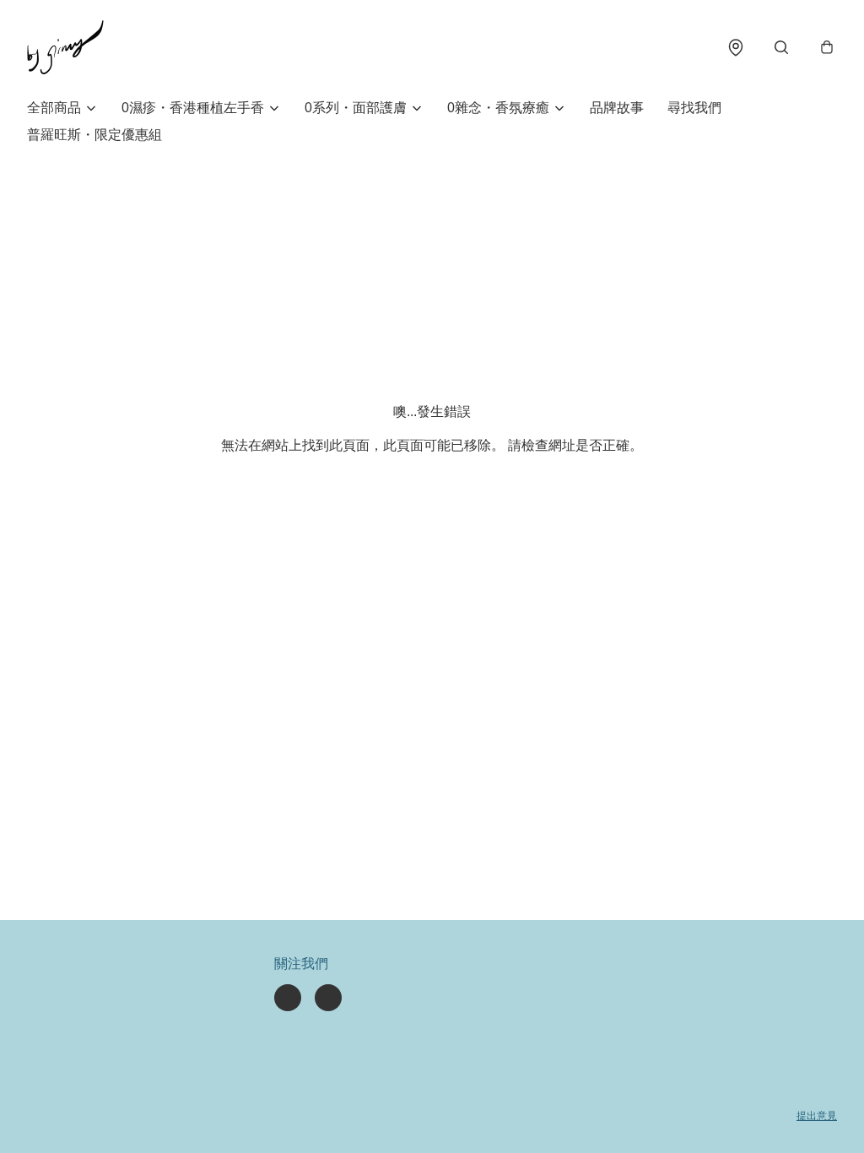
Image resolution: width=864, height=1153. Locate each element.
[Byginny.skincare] (65, 47)
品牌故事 (617, 107)
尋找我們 (694, 107)
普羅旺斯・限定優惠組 (94, 134)
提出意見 (816, 1116)
